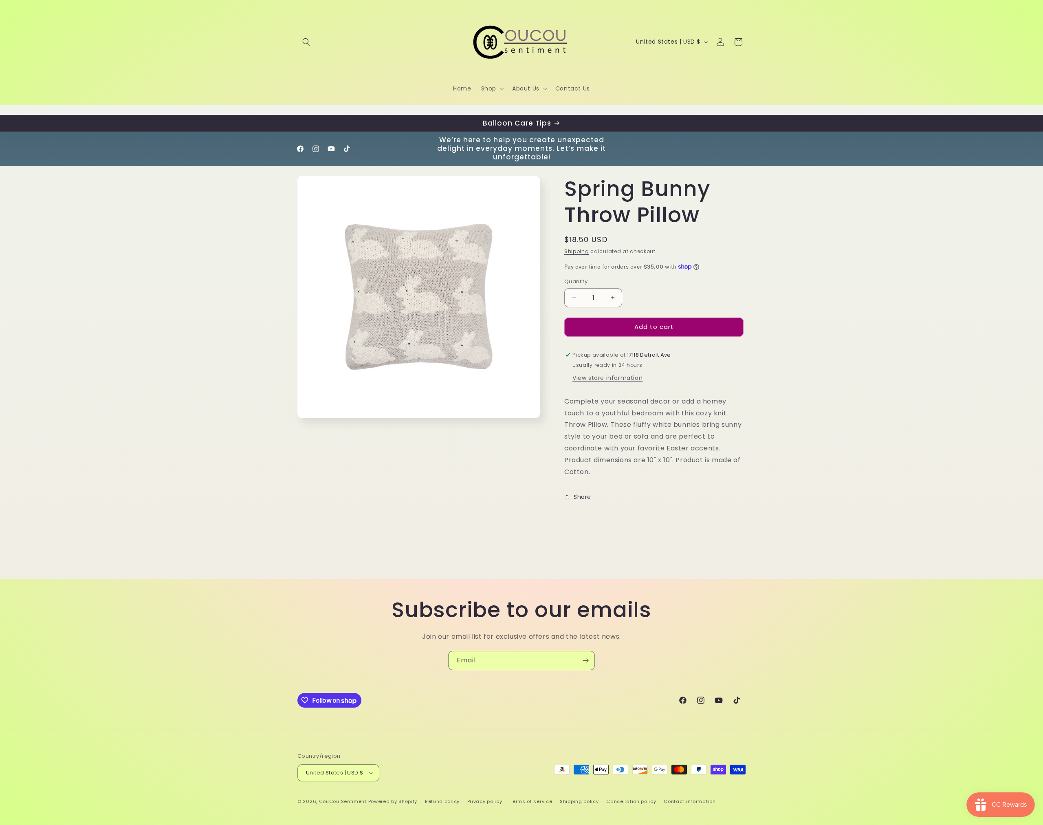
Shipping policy (579, 801)
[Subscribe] (585, 660)
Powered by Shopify (393, 801)
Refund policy (442, 801)
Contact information (689, 801)
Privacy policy (484, 801)
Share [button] (582, 497)
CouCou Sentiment (343, 801)
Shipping (576, 251)
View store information (607, 378)
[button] (306, 42)
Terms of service (531, 801)
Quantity (576, 281)
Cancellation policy (631, 801)
